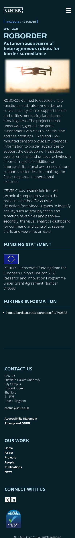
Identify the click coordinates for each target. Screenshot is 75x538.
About (9, 452)
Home (9, 448)
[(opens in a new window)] (7, 501)
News (8, 471)
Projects (12, 21)
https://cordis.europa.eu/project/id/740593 (36, 313)
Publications (13, 467)
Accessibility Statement (21, 418)
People (9, 462)
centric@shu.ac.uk (17, 408)
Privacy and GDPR (17, 423)
